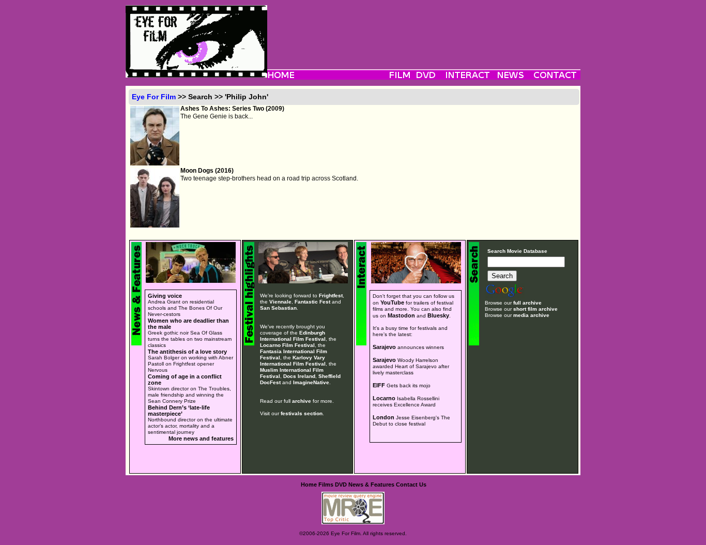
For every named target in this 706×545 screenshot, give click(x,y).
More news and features (201, 438)
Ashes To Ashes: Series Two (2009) (232, 108)
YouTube (392, 302)
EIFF (379, 385)
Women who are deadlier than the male (188, 323)
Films (325, 484)
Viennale (280, 302)
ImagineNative (311, 382)
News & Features (371, 484)
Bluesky (438, 315)
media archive (531, 315)
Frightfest (331, 295)
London (383, 417)
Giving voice (165, 296)
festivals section (302, 413)
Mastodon (401, 315)
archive (301, 401)
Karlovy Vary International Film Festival (293, 361)
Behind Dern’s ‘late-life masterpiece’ (179, 410)
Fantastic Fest (312, 302)
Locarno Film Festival (287, 345)
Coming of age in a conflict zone (185, 379)
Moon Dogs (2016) (207, 170)
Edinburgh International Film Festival (293, 336)
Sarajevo (384, 347)
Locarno (384, 398)
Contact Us (411, 484)
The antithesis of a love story (187, 352)
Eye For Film (154, 97)
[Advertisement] (424, 28)
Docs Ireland (299, 376)
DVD (341, 484)
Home (309, 484)
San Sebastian (278, 308)
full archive (527, 303)
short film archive (535, 309)
